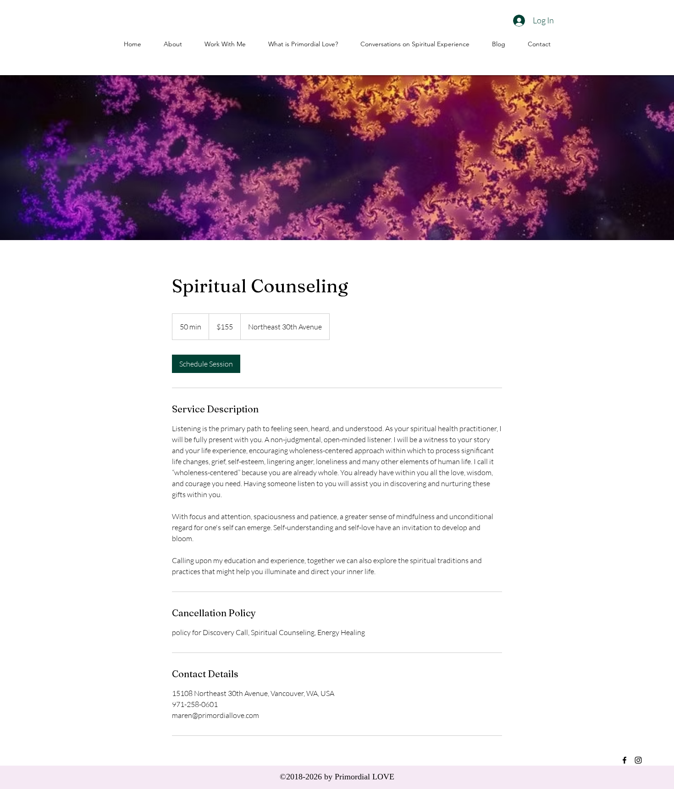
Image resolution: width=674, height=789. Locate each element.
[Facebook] (624, 760)
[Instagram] (638, 760)
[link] (206, 364)
